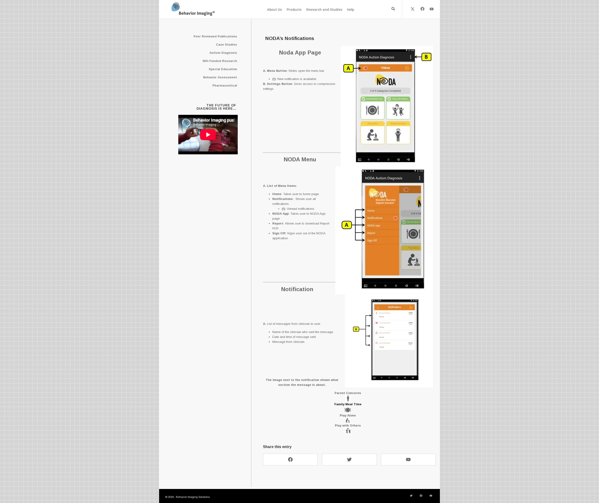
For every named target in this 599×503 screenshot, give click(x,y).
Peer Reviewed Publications (215, 36)
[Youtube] (431, 8)
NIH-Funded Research (220, 61)
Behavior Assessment (220, 77)
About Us (274, 9)
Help (350, 9)
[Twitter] (349, 460)
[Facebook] (422, 8)
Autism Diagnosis (223, 52)
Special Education (223, 69)
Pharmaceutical (224, 85)
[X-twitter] (412, 8)
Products (294, 9)
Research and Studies (324, 9)
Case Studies (226, 44)
